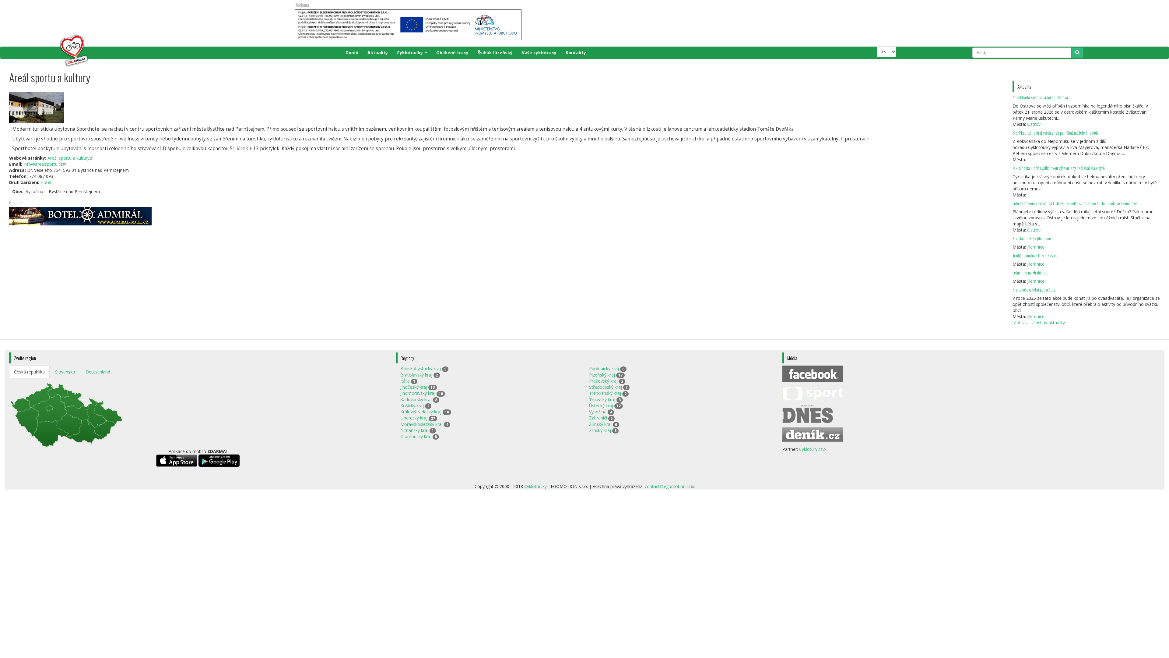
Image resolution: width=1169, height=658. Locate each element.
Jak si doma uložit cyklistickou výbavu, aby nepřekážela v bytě (1059, 168)
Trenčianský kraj (605, 393)
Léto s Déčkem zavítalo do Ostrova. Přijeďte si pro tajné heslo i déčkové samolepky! (1075, 203)
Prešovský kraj (603, 381)
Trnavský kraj (602, 399)
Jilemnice (1035, 247)
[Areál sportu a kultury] (488, 107)
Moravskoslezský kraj (421, 424)
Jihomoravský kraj (417, 393)
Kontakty (576, 52)
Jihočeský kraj (413, 387)
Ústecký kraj (601, 406)
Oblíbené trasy (452, 52)
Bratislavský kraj (416, 375)
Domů (352, 52)
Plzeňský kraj (602, 375)
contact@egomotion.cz (669, 486)
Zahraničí (598, 418)
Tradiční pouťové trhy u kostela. (1036, 255)
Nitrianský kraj (414, 430)
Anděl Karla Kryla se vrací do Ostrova (1040, 97)
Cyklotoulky (410, 52)
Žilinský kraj (600, 424)
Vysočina (597, 412)
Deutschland (98, 372)
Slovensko (65, 372)
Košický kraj (412, 406)
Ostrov (1034, 124)
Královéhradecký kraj (420, 412)
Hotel (45, 182)
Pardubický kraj (604, 368)
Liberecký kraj (413, 418)
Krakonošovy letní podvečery (1034, 289)
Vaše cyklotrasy (539, 52)
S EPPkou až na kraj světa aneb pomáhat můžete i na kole (1056, 132)
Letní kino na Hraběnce (1030, 272)
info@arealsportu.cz (44, 164)
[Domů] (49, 50)
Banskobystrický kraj (420, 368)
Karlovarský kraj (416, 399)
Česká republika (29, 372)
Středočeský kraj (605, 387)
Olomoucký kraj (415, 436)
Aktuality (377, 52)
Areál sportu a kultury (70, 158)
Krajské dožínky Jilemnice (1032, 238)
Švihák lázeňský (495, 52)
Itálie (405, 381)
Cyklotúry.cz (812, 449)
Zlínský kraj (600, 430)
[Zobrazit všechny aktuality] (1039, 322)
